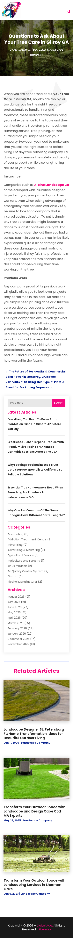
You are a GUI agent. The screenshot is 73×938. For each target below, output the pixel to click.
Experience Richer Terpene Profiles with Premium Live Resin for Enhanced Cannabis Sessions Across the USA (36, 447)
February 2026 (17, 628)
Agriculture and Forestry (24, 561)
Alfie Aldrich (22, 50)
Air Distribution (17, 566)
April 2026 (14, 618)
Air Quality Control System (25, 571)
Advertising (15, 545)
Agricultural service (21, 555)
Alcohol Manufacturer (22, 582)
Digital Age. (45, 925)
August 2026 (16, 597)
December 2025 (18, 639)
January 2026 (17, 634)
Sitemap (44, 929)
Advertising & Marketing (24, 550)
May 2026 (14, 612)
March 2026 (16, 623)
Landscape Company (35, 743)
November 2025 (18, 644)
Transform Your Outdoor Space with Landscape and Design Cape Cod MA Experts (34, 811)
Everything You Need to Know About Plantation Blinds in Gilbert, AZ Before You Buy (34, 424)
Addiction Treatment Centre (27, 539)
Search (58, 403)
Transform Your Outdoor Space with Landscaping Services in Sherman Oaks (34, 884)
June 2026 (15, 607)
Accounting (15, 534)
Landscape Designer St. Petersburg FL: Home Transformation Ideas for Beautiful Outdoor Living (34, 733)
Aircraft (13, 576)
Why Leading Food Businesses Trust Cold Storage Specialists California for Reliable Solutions (36, 469)
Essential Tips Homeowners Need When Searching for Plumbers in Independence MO (35, 492)
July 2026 (14, 602)
